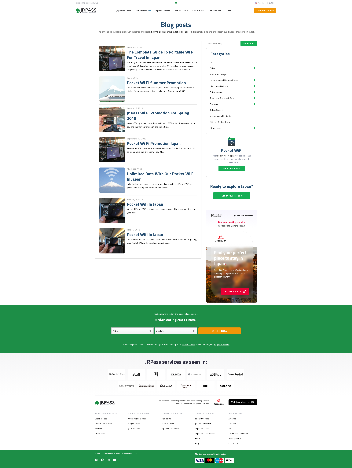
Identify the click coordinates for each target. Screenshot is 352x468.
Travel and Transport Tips (222, 98)
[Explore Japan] (105, 403)
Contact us (233, 443)
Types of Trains (202, 428)
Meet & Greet (168, 423)
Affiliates (232, 418)
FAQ (230, 428)
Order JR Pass (101, 418)
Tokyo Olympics (217, 110)
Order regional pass (137, 418)
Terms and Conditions (238, 433)
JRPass (108, 453)
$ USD (271, 3)
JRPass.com (215, 128)
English (261, 3)
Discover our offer (233, 291)
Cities (212, 68)
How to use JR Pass (103, 423)
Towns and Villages (219, 74)
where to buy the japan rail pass (177, 313)
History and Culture (219, 86)
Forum (198, 438)
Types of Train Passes (205, 433)
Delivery (232, 423)
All (211, 62)
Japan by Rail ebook (170, 428)
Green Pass (100, 433)
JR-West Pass (134, 428)
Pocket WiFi (167, 418)
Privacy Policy (235, 438)
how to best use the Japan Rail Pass (170, 32)
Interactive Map (202, 418)
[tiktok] (102, 459)
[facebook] (96, 459)
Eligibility (98, 428)
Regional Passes (221, 344)
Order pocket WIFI (231, 168)
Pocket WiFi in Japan (226, 155)
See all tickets (188, 344)
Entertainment (216, 92)
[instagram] (108, 459)
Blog (197, 443)
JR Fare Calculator (203, 423)
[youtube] (114, 459)
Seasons (214, 104)
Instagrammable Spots (220, 116)
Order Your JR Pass (265, 10)
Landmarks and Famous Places (224, 80)
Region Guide (134, 423)
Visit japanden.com (240, 402)
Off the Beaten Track (220, 122)
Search (247, 43)
